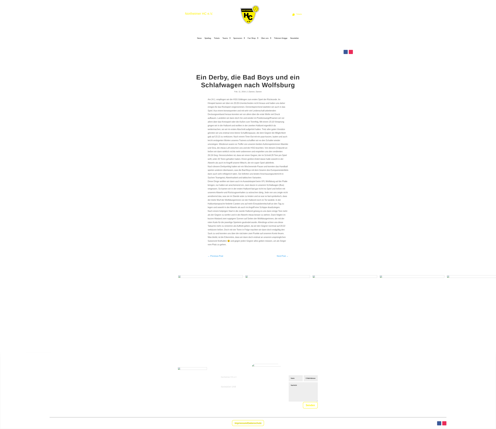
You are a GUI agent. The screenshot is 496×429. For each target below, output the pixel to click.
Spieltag (207, 38)
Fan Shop (252, 38)
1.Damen (251, 92)
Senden (310, 405)
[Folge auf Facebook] (346, 52)
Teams (225, 38)
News (199, 38)
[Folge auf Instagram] (351, 52)
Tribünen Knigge (280, 38)
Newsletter (294, 38)
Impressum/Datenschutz (248, 423)
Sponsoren (237, 38)
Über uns (265, 38)
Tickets (217, 38)
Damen (259, 92)
